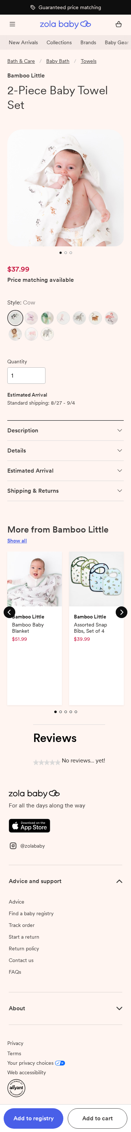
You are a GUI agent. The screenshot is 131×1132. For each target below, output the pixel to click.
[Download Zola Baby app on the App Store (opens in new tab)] (29, 825)
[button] (15, 318)
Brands (88, 42)
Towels (88, 61)
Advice (16, 902)
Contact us (21, 960)
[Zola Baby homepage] (65, 24)
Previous (9, 611)
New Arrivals (23, 42)
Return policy (24, 948)
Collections (59, 42)
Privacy (15, 1043)
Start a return (24, 937)
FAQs (15, 972)
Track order (22, 925)
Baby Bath (58, 61)
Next (121, 611)
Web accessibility (26, 1072)
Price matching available (40, 280)
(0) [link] (48, 118)
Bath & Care (21, 61)
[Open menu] (12, 24)
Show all (17, 541)
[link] (22, 118)
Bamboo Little (26, 75)
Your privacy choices (30, 1063)
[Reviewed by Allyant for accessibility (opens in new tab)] (16, 1088)
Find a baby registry (31, 913)
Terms (14, 1053)
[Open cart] (118, 24)
